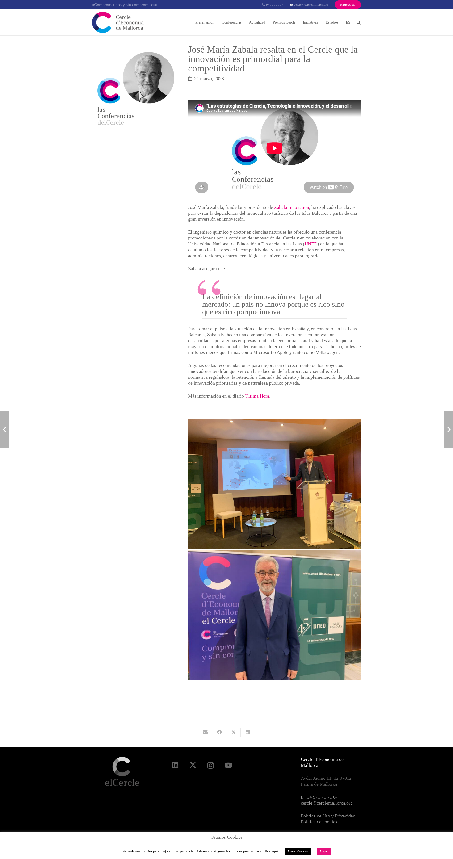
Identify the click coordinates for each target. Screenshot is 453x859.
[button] (217, 22)
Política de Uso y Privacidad (328, 815)
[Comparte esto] (219, 732)
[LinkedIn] (175, 765)
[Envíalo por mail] (205, 732)
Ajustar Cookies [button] (297, 851)
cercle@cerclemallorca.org (327, 802)
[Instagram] (210, 765)
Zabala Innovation (291, 207)
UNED (311, 243)
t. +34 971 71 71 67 (319, 797)
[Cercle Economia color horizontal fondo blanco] (118, 22)
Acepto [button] (324, 851)
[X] (193, 765)
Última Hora (257, 395)
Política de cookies (319, 821)
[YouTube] (228, 765)
